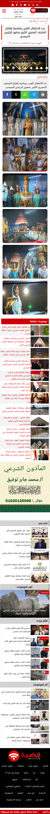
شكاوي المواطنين (13, 786)
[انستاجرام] (29, 5)
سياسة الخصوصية (14, 800)
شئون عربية (33, 766)
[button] (5, 605)
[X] (16, 95)
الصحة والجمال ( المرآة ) (34, 786)
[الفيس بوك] (17, 5)
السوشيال (9, 793)
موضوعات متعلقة (38, 321)
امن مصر (31, 793)
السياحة (42, 793)
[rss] (37, 5)
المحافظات (26, 779)
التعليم (20, 793)
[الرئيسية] (13, 5)
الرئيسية (42, 21)
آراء (36, 779)
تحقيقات (20, 766)
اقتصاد (45, 766)
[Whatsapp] (33, 5)
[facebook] (7, 95)
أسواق (15, 779)
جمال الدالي (42, 77)
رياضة (26, 773)
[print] (42, 95)
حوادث (42, 773)
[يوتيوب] (25, 5)
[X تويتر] (21, 5)
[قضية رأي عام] (39, 10)
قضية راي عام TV (12, 773)
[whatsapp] (25, 95)
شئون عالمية (7, 766)
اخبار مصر (32, 21)
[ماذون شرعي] (25, 487)
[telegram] (33, 95)
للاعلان (28, 800)
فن (34, 773)
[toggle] (4, 11)
